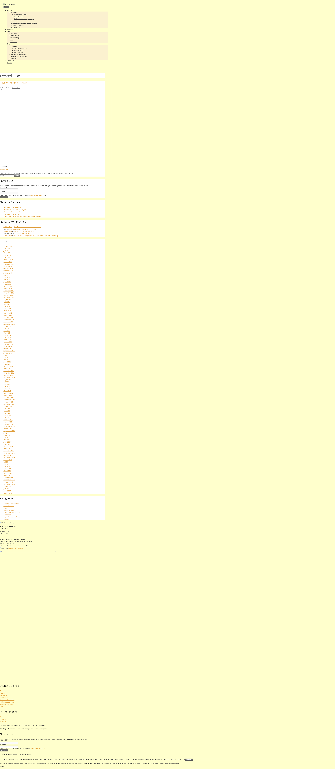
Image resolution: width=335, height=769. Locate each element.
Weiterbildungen (15, 38)
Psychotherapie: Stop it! (11, 214)
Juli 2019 (6, 435)
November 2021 (9, 373)
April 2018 (7, 469)
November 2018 (9, 453)
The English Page (15, 27)
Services (9, 10)
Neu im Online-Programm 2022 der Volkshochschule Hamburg (36, 236)
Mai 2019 (6, 440)
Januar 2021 (7, 395)
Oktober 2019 (8, 429)
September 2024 (9, 297)
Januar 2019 (7, 449)
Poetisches (13, 58)
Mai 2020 (6, 413)
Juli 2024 (6, 302)
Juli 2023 (6, 329)
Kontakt (9, 63)
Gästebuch (10, 61)
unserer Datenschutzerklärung (174, 759)
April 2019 (7, 442)
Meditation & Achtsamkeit (18, 21)
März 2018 (7, 471)
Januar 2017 (7, 493)
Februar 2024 (8, 313)
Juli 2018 (6, 462)
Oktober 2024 (8, 295)
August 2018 (7, 460)
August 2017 (7, 486)
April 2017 (7, 491)
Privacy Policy (4, 721)
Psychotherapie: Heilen (13, 83)
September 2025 (9, 271)
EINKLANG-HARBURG (15, 548)
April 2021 (7, 389)
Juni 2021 (6, 384)
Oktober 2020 (8, 402)
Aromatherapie (18, 17)
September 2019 (9, 431)
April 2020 (7, 415)
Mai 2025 (6, 280)
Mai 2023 (6, 333)
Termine (10, 29)
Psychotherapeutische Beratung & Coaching (23, 23)
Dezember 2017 (8, 478)
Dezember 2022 (8, 344)
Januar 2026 (7, 262)
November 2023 (9, 320)
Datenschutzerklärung (37, 195)
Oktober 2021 (8, 375)
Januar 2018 (7, 475)
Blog (8, 44)
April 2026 (7, 255)
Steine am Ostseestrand (11, 212)
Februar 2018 (8, 473)
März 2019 (7, 444)
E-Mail (3, 191)
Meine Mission (14, 35)
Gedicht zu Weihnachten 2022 (24, 231)
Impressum (4, 698)
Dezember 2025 (8, 264)
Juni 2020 (6, 411)
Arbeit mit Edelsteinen (20, 15)
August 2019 (7, 433)
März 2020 (7, 417)
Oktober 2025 (8, 268)
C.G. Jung (25, 173)
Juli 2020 (6, 409)
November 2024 (9, 293)
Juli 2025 (6, 275)
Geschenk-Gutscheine (17, 25)
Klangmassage (18, 52)
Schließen (3, 767)
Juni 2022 (6, 357)
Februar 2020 (8, 420)
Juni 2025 (6, 277)
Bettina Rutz (7, 227)
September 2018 (9, 457)
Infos (8, 31)
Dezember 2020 (8, 397)
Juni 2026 (6, 251)
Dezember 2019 (8, 424)
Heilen (44, 173)
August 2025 (7, 273)
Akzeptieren (189, 759)
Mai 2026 (6, 253)
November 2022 (9, 346)
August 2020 (7, 406)
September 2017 (9, 484)
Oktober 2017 (8, 482)
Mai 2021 (6, 386)
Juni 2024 (6, 304)
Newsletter (13, 42)
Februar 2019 (8, 446)
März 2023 (7, 337)
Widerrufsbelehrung (7, 702)
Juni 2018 (6, 464)
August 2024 (7, 300)
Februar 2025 (8, 286)
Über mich (13, 33)
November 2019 (9, 426)
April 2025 (7, 282)
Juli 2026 (6, 248)
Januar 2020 (7, 422)
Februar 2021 (8, 393)
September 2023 (9, 324)
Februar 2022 (8, 366)
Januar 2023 (7, 342)
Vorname (3, 187)
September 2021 (9, 377)
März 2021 (7, 391)
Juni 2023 (6, 331)
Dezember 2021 (8, 371)
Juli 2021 (6, 382)
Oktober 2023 (8, 322)
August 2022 (7, 353)
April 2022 (7, 362)
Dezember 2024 (8, 291)
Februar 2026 (8, 260)
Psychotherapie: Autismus (12, 207)
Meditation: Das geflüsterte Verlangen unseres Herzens (22, 216)
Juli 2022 (6, 355)
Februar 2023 (8, 340)
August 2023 (7, 326)
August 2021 (7, 380)
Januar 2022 (7, 369)
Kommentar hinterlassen (64, 173)
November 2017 (9, 480)
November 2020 (9, 400)
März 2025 (7, 284)
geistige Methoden (35, 173)
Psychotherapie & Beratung (18, 56)
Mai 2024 (6, 306)
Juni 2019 (6, 438)
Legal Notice (4, 719)
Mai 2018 (6, 466)
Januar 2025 (7, 288)
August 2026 (7, 246)
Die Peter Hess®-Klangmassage (24, 19)
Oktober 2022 (8, 349)
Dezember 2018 (8, 451)
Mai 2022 (6, 360)
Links (11, 40)
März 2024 (7, 311)
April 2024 (7, 309)
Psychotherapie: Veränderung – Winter (27, 227)
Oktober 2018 (8, 455)
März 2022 (7, 364)
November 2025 (9, 266)
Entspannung (14, 12)
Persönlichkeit (51, 173)
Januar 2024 (7, 315)
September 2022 (9, 351)
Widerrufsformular (6, 704)
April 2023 (7, 335)
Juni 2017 (6, 489)
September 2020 (9, 404)
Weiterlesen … (4, 170)
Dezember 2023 (8, 317)
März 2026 (7, 257)
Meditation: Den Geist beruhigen (14, 210)
